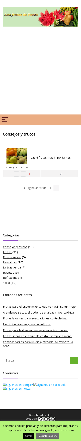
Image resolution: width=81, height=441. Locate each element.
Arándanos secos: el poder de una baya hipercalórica (38, 312)
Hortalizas (10, 262)
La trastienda (12, 267)
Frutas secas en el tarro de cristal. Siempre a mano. (37, 336)
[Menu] (4, 119)
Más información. (48, 435)
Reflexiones (11, 278)
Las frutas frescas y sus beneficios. (27, 324)
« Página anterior (34, 188)
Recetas (8, 272)
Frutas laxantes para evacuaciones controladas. (35, 318)
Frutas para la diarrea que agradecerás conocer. (35, 330)
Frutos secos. (12, 257)
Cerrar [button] (28, 435)
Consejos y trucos (17, 167)
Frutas (7, 252)
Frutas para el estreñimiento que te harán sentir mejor (40, 306)
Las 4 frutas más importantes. (51, 157)
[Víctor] (72, 151)
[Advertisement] (40, 70)
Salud (6, 283)
